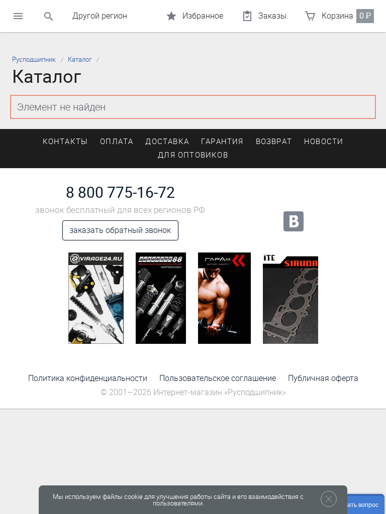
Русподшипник (34, 59)
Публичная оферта (323, 378)
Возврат (274, 141)
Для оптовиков (193, 155)
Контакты (65, 141)
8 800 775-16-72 (120, 193)
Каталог (79, 59)
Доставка (167, 141)
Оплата (116, 141)
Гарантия (222, 141)
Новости (323, 141)
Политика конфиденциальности (87, 378)
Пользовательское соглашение (217, 378)
